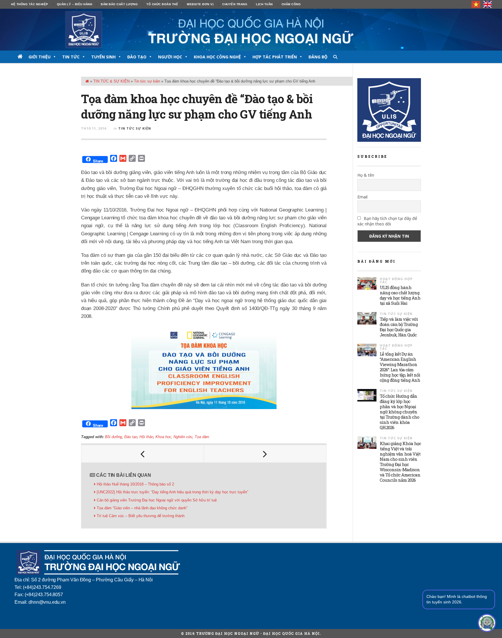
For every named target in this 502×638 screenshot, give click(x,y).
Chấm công (291, 4)
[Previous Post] (142, 454)
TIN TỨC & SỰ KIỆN (111, 81)
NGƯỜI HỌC (170, 57)
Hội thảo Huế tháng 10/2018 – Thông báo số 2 (135, 484)
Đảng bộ (318, 57)
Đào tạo (130, 437)
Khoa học (163, 437)
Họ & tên (365, 175)
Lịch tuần (264, 4)
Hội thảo (146, 437)
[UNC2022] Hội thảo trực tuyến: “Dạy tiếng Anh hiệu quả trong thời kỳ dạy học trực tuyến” (172, 492)
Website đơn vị (200, 4)
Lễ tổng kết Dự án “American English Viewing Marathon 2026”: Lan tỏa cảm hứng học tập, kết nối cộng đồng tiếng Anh (400, 367)
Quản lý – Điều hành (74, 4)
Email (362, 197)
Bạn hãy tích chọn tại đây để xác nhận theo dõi (387, 221)
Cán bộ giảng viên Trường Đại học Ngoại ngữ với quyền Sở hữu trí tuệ (157, 500)
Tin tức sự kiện (147, 81)
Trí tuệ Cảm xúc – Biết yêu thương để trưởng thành (140, 516)
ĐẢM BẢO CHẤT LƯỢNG (119, 4)
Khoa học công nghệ (217, 57)
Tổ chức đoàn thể (162, 4)
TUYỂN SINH (103, 57)
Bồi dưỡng (113, 437)
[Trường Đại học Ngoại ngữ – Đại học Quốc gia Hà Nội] (251, 30)
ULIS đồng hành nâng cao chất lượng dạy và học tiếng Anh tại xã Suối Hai (400, 295)
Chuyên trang (234, 4)
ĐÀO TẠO (136, 57)
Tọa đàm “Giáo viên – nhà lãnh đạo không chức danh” (142, 508)
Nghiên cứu (182, 437)
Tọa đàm (202, 437)
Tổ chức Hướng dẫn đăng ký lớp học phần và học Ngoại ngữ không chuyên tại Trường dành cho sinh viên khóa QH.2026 (399, 411)
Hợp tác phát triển (274, 57)
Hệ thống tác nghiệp (29, 4)
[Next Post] (265, 454)
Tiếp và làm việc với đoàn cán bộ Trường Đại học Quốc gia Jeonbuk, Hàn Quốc (399, 326)
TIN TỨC (71, 57)
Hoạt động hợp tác (396, 280)
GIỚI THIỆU (39, 57)
